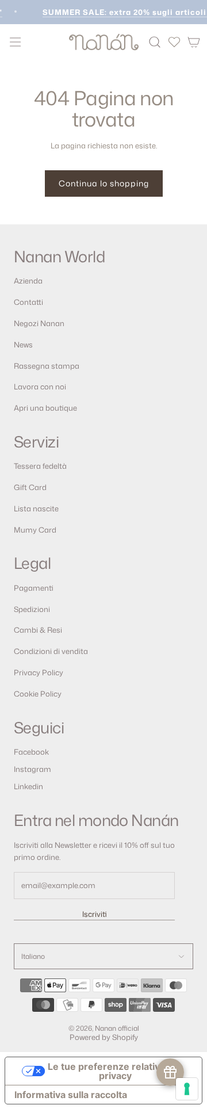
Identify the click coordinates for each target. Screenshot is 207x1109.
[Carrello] (193, 42)
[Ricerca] (154, 42)
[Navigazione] (15, 42)
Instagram (32, 769)
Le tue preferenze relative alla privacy (115, 1071)
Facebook (31, 752)
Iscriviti (94, 914)
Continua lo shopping (104, 183)
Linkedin (28, 786)
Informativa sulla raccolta (70, 1094)
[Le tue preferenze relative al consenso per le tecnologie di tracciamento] (187, 1089)
